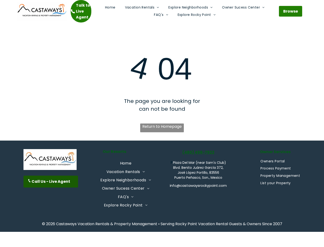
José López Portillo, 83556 (198, 172)
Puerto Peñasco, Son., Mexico (198, 177)
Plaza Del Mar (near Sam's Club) (199, 162)
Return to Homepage (162, 126)
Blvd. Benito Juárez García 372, (198, 167)
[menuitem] (110, 7)
